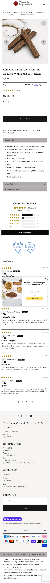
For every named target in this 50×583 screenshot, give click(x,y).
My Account (7, 437)
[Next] (43, 42)
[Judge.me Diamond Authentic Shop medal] (18, 247)
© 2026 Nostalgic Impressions (14, 524)
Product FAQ (7, 448)
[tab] (6, 554)
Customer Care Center (11, 432)
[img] (6, 332)
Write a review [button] (25, 233)
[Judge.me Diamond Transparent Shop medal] (30, 247)
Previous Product (37, 130)
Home (5, 12)
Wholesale (6, 450)
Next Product (8, 133)
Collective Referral (9, 460)
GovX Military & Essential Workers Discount (18, 463)
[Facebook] (18, 416)
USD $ (25, 531)
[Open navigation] (4, 4)
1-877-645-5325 (9, 480)
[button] (8, 90)
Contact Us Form (9, 455)
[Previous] (6, 42)
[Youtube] (31, 416)
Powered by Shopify (33, 524)
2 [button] (22, 402)
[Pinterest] (26, 416)
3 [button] (26, 402)
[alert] (25, 291)
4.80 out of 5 (31, 208)
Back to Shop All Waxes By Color (16, 130)
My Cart (6, 434)
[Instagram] (22, 416)
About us (6, 453)
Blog (4, 458)
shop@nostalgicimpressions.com (15, 486)
